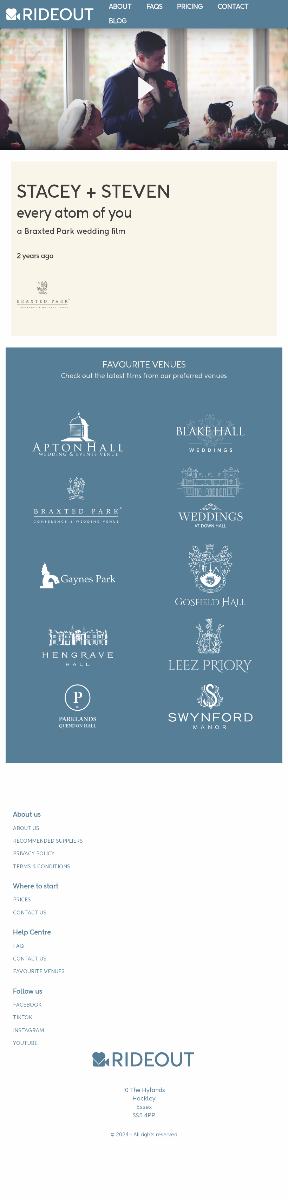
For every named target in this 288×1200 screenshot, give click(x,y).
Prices (22, 900)
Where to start (35, 886)
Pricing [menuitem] (190, 7)
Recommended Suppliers (48, 841)
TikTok (22, 1017)
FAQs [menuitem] (154, 7)
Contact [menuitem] (233, 7)
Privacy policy (33, 853)
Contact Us (29, 913)
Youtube (25, 1043)
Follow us (27, 992)
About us (27, 815)
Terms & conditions (41, 866)
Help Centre (32, 933)
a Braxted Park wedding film (71, 232)
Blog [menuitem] (118, 21)
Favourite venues (39, 971)
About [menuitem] (120, 7)
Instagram (28, 1030)
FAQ (18, 946)
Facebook (27, 1005)
